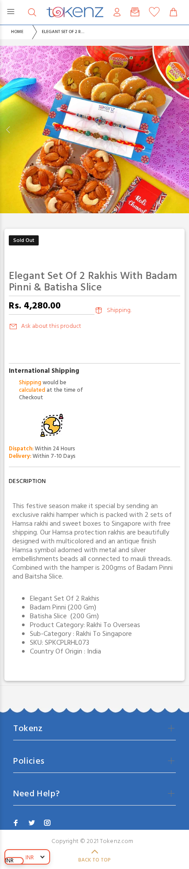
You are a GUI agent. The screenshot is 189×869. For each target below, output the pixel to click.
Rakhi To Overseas (113, 625)
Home (17, 31)
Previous (8, 129)
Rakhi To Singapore (104, 634)
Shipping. (119, 310)
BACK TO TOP (94, 860)
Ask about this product (51, 326)
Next (180, 129)
